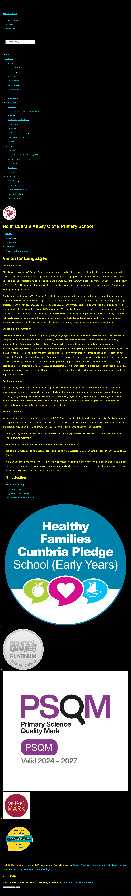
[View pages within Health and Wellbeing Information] (28, 133)
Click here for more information (78, 882)
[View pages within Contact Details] (17, 98)
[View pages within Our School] (12, 59)
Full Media (112, 865)
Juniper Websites (80, 865)
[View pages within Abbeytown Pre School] (22, 194)
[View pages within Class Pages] (16, 168)
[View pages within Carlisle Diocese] (18, 181)
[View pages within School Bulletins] (18, 85)
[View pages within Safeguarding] (16, 72)
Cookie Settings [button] (42, 869)
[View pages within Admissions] (15, 107)
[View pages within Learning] (11, 146)
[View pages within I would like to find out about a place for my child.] (38, 111)
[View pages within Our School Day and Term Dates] (28, 120)
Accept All (5, 887)
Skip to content (10, 13)
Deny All (17, 887)
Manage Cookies (11, 887)
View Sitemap (98, 865)
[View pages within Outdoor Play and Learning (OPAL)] (29, 159)
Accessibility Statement (21, 869)
